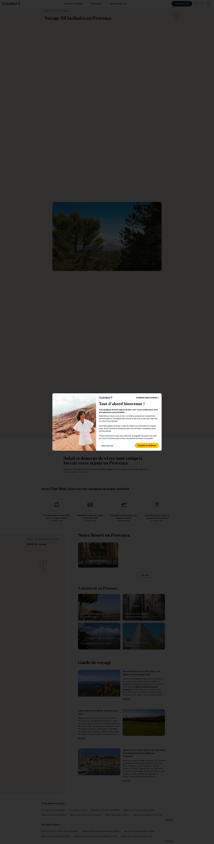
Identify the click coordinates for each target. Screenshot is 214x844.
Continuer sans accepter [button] (147, 397)
